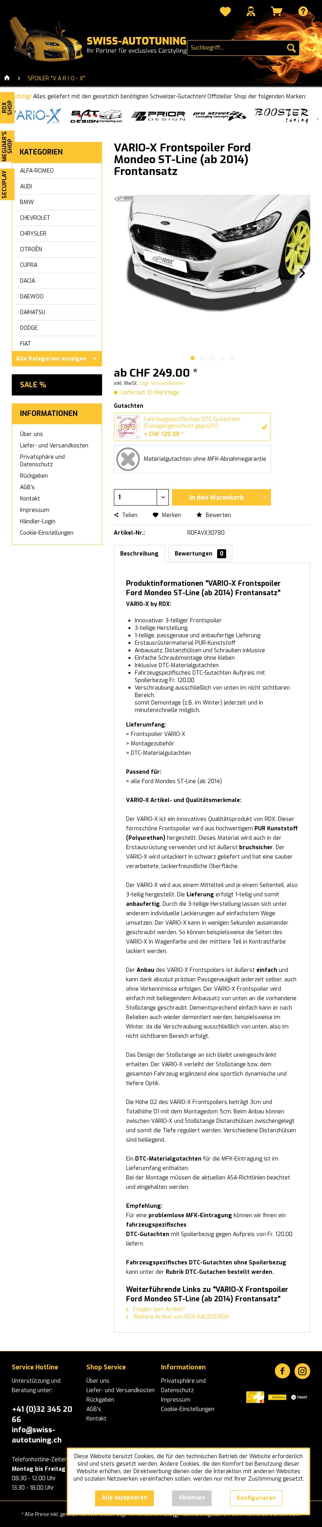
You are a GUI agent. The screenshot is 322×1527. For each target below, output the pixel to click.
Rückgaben (34, 476)
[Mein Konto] (251, 11)
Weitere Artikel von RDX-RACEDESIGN (180, 1317)
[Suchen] (291, 48)
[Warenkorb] (277, 11)
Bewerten (217, 515)
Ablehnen (192, 1497)
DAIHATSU (32, 312)
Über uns (31, 434)
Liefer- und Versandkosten (54, 445)
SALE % (33, 385)
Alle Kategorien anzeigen (51, 358)
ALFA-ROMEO (37, 171)
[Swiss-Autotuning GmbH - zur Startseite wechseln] (98, 39)
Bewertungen (199, 553)
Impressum (34, 510)
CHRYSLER (33, 233)
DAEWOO (32, 296)
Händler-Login (37, 521)
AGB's (27, 487)
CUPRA (28, 265)
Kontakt (30, 498)
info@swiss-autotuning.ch (37, 1435)
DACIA (27, 281)
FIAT (25, 344)
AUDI (26, 186)
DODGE (29, 328)
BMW (27, 202)
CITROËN (31, 249)
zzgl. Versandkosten (162, 383)
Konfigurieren (256, 1498)
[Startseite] (7, 78)
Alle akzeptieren (124, 1497)
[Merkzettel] (225, 12)
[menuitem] (225, 12)
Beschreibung (139, 553)
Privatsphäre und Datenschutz (42, 460)
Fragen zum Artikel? (158, 1309)
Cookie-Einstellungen (46, 533)
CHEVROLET (35, 218)
